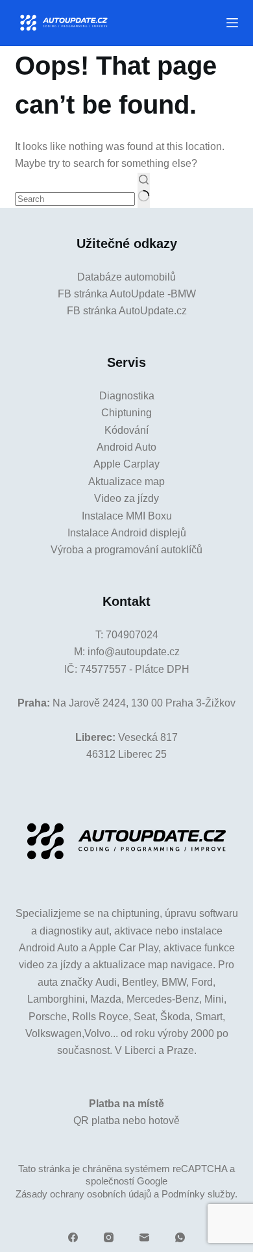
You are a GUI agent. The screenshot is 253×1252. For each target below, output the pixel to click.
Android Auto (126, 447)
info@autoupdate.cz (134, 651)
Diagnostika (126, 395)
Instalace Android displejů (126, 532)
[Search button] (144, 190)
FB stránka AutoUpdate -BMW (127, 293)
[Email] (144, 1237)
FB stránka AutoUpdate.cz (127, 310)
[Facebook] (73, 1237)
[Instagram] (109, 1237)
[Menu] (232, 23)
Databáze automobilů (126, 276)
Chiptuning (126, 412)
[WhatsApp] (180, 1237)
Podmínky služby (198, 1193)
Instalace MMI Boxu (127, 515)
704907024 (132, 634)
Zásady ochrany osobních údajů (83, 1193)
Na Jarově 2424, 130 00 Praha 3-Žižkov (144, 702)
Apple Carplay (126, 464)
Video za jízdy (126, 498)
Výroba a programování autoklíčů (126, 549)
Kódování (126, 430)
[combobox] (75, 199)
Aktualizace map (126, 481)
